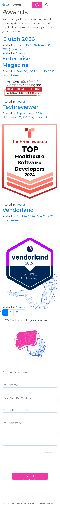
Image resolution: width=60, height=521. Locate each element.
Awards (21, 53)
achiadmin (21, 49)
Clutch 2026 (18, 39)
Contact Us (37, 5)
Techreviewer (20, 107)
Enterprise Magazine (16, 61)
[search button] (47, 5)
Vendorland (18, 210)
